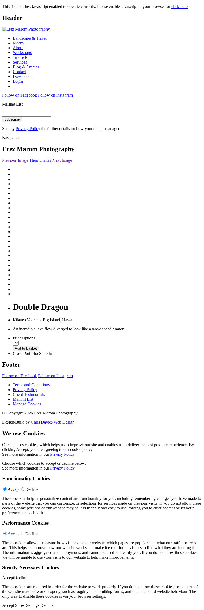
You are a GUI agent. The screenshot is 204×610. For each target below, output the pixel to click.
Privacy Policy (28, 128)
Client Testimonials (29, 394)
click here (179, 6)
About (18, 47)
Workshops (22, 52)
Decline (31, 489)
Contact (19, 71)
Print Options (24, 338)
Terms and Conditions (31, 385)
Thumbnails (39, 160)
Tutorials (20, 57)
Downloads (22, 76)
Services (20, 62)
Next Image (62, 160)
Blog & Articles (26, 67)
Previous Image (15, 160)
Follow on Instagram (55, 95)
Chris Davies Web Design (52, 422)
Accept (14, 489)
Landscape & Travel (30, 38)
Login (18, 81)
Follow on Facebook (19, 95)
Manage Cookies (27, 404)
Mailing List (23, 399)
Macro (18, 43)
